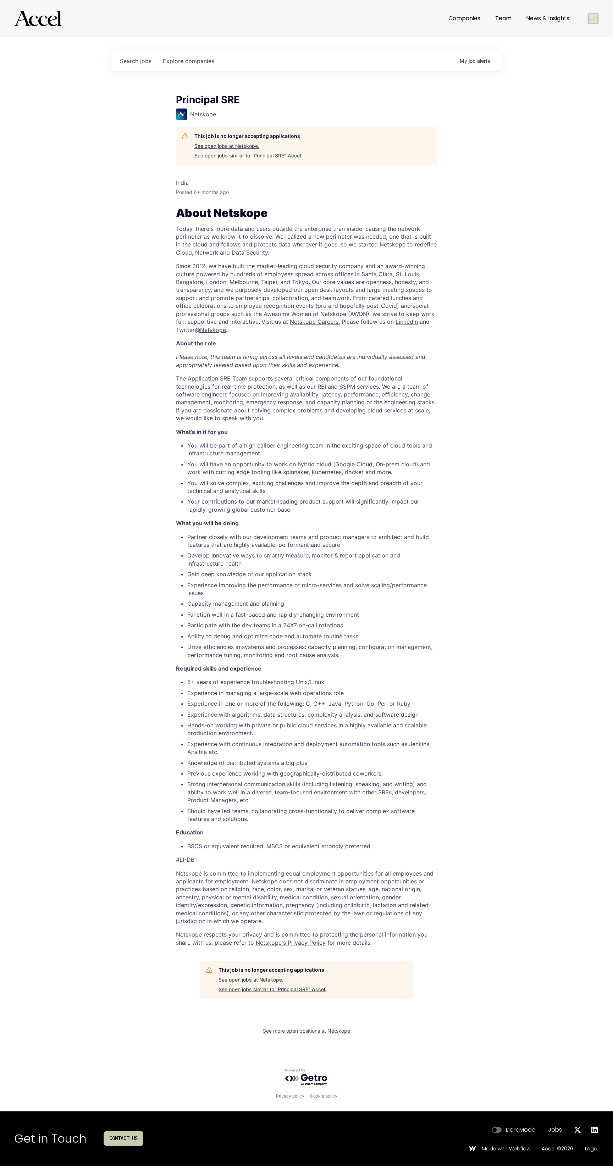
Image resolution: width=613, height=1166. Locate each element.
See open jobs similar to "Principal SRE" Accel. (248, 155)
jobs (135, 61)
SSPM (347, 386)
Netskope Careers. (315, 321)
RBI (321, 386)
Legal (591, 1149)
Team (503, 18)
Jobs (555, 1129)
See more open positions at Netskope (306, 1031)
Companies (464, 18)
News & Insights (547, 18)
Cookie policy (323, 1096)
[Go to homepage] (37, 18)
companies (188, 61)
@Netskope (210, 329)
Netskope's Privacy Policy (291, 942)
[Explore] (593, 18)
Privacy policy (290, 1096)
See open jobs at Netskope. (226, 146)
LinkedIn (407, 321)
